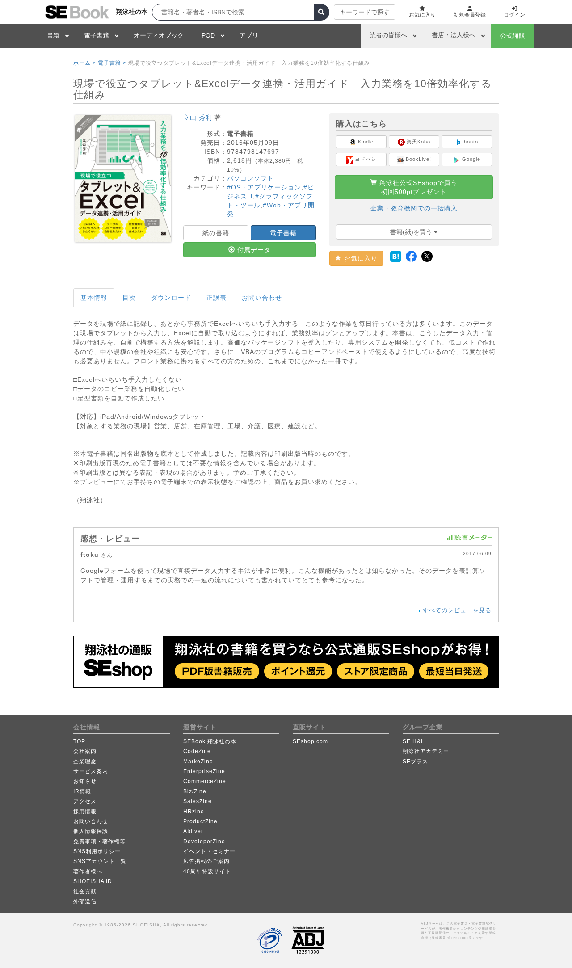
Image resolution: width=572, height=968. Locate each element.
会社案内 (85, 751)
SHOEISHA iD (92, 881)
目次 (129, 297)
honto (470, 141)
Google (470, 159)
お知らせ (85, 781)
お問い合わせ (262, 297)
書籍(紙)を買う (412, 232)
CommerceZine (204, 781)
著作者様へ (87, 871)
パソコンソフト (250, 178)
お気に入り (360, 258)
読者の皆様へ (388, 34)
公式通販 (512, 35)
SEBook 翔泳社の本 (209, 741)
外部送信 (85, 901)
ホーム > (84, 63)
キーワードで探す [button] (365, 12)
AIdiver (193, 831)
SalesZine (197, 801)
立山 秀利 (197, 117)
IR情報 (82, 791)
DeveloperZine (204, 841)
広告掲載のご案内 (206, 861)
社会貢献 (85, 891)
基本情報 (93, 297)
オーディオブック (159, 35)
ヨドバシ (364, 159)
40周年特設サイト (207, 871)
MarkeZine (198, 761)
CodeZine (197, 751)
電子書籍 (96, 35)
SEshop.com (310, 741)
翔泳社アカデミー (426, 751)
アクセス (85, 801)
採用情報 (85, 811)
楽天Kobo (417, 141)
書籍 (53, 35)
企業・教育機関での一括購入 (414, 208)
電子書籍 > (112, 63)
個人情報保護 (90, 831)
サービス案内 (90, 771)
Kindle (365, 141)
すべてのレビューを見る (457, 610)
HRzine (193, 811)
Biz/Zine (194, 791)
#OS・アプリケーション (264, 187)
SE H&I (413, 741)
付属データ (253, 249)
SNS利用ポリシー (97, 851)
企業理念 (85, 761)
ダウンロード (171, 297)
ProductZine (200, 821)
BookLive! (417, 159)
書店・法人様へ (453, 34)
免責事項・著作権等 (99, 841)
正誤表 (216, 297)
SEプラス (415, 761)
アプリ (249, 35)
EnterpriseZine (204, 771)
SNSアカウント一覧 (99, 861)
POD (208, 35)
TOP (79, 741)
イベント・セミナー (209, 851)
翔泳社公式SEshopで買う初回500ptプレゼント (417, 187)
